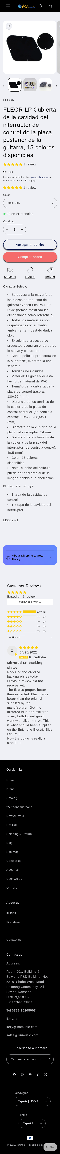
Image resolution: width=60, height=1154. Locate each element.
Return (30, 276)
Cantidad (8, 221)
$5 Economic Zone (19, 807)
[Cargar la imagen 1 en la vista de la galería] (14, 85)
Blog (9, 842)
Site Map (12, 852)
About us (12, 869)
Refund (50, 276)
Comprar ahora (30, 257)
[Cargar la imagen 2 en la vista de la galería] (30, 85)
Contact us (13, 860)
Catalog (11, 798)
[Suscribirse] (48, 1059)
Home (10, 780)
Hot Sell (11, 825)
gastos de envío (39, 177)
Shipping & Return (19, 834)
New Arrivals (15, 816)
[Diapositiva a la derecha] (56, 85)
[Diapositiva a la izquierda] (3, 85)
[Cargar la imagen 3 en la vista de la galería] (45, 85)
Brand (10, 789)
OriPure (11, 887)
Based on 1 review (21, 596)
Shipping (10, 276)
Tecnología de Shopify (40, 1144)
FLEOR (11, 913)
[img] (28, 648)
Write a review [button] (30, 602)
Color (6, 194)
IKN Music (13, 922)
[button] (8, 6)
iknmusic (22, 1144)
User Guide (14, 878)
